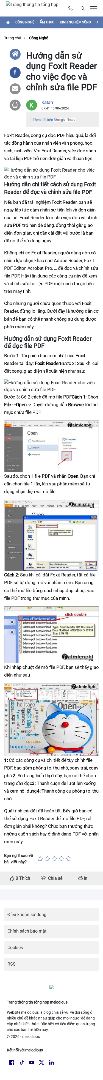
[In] (15, 105)
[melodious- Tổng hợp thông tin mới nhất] (34, 8)
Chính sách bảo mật (26, 931)
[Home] (15, 54)
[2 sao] (47, 858)
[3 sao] (54, 858)
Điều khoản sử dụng (26, 914)
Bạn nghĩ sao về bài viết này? (18, 858)
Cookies (15, 947)
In (85, 878)
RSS (11, 964)
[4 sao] (61, 858)
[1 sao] (40, 858)
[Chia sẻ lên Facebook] (15, 72)
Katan (47, 102)
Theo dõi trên (43, 120)
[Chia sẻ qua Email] (15, 88)
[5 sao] (68, 858)
